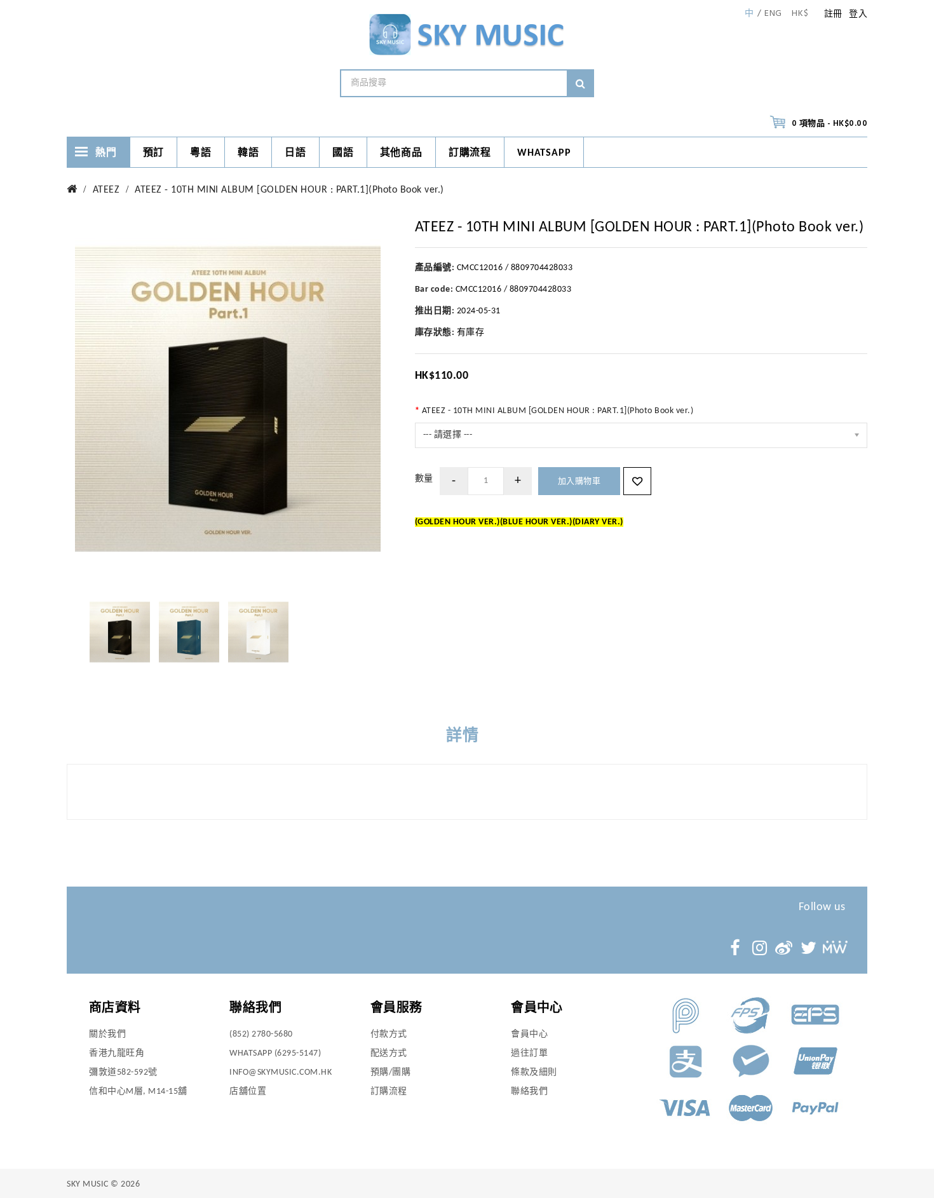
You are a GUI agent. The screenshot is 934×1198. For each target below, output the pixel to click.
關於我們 (107, 1034)
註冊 (833, 14)
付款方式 (388, 1034)
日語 (295, 153)
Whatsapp (544, 153)
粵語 (201, 153)
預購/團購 (390, 1072)
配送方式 (388, 1053)
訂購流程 (470, 153)
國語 (343, 153)
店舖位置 (247, 1091)
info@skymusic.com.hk (280, 1072)
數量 (424, 479)
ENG (773, 14)
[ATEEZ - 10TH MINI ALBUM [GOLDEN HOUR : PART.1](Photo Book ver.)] (120, 632)
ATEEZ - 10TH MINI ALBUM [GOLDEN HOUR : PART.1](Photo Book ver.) (289, 190)
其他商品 (401, 153)
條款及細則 (534, 1072)
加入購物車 (579, 481)
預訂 (154, 153)
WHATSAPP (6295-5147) (275, 1053)
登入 (858, 14)
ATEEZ (106, 190)
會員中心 (529, 1034)
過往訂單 (529, 1053)
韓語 (248, 153)
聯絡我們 (529, 1091)
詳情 (462, 736)
